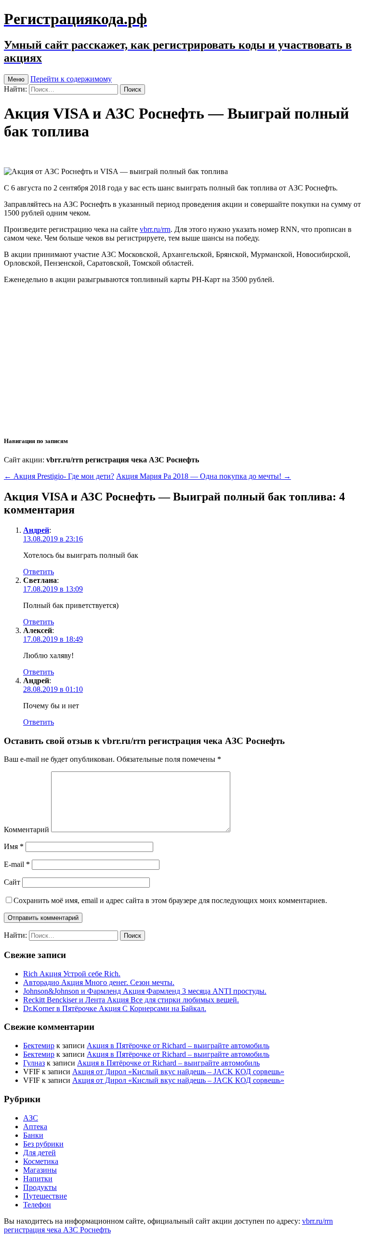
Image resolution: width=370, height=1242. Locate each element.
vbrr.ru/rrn (155, 229)
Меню (16, 79)
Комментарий (26, 829)
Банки (33, 1135)
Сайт (12, 882)
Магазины (40, 1170)
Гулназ (34, 1063)
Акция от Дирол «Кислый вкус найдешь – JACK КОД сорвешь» (178, 1071)
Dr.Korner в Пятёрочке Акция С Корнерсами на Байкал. (114, 1008)
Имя (14, 846)
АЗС (30, 1118)
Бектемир (38, 1045)
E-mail (17, 864)
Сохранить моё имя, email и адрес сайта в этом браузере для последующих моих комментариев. (170, 900)
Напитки (38, 1178)
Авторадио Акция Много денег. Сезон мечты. (98, 982)
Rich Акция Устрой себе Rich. (71, 974)
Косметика (40, 1161)
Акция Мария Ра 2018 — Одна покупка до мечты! (203, 476)
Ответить (38, 571)
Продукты (40, 1187)
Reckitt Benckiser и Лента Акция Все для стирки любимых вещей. (131, 1000)
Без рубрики (43, 1144)
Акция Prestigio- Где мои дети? (59, 476)
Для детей (39, 1152)
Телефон (37, 1205)
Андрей (36, 530)
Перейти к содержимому (71, 79)
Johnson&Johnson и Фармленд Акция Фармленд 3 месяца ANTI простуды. (144, 991)
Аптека (35, 1126)
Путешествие (45, 1196)
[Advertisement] (185, 359)
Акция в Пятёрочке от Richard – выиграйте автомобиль (178, 1045)
